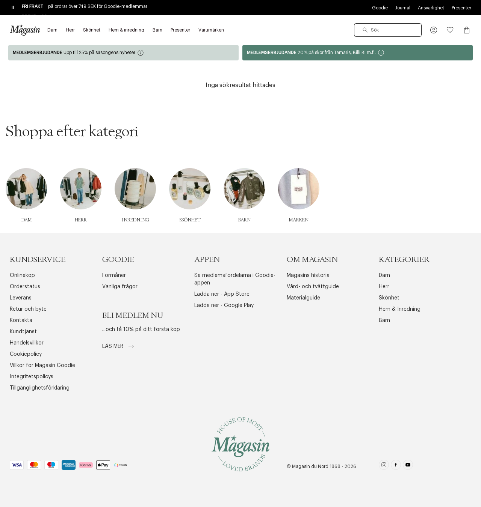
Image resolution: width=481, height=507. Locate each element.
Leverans (21, 298)
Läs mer (113, 346)
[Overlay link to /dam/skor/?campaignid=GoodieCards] (357, 52)
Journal (402, 8)
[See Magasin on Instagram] (384, 466)
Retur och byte (28, 309)
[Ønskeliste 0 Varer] (450, 30)
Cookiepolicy (26, 354)
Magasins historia (308, 275)
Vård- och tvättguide (313, 286)
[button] (433, 30)
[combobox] (388, 30)
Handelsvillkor (27, 343)
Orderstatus (25, 286)
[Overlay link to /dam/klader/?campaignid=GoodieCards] (123, 52)
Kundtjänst (23, 331)
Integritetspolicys (31, 376)
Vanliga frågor (120, 286)
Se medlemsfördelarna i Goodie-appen (234, 279)
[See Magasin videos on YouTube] (408, 466)
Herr (384, 286)
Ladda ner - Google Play (224, 305)
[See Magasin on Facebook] (396, 466)
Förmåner (114, 275)
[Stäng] (358, 291)
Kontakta (21, 320)
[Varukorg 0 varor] (466, 30)
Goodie (380, 8)
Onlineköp (22, 275)
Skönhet (389, 298)
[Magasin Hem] (25, 30)
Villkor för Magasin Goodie (42, 365)
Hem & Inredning (399, 309)
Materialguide (303, 298)
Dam (384, 275)
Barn (384, 320)
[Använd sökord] (365, 30)
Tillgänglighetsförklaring (40, 388)
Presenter (461, 8)
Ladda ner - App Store (222, 294)
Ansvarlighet (431, 8)
